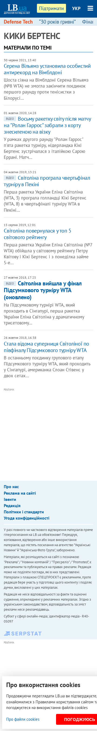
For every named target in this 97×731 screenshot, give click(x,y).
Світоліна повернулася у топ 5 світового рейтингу (37, 234)
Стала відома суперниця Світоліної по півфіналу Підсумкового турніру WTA (46, 347)
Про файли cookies (22, 719)
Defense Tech (18, 21)
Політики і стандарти (24, 511)
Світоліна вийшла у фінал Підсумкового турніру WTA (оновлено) (42, 290)
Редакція (12, 505)
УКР (76, 8)
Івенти (10, 499)
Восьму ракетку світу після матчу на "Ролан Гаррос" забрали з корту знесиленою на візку (47, 125)
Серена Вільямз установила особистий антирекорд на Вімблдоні (47, 69)
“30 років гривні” (57, 21)
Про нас (11, 486)
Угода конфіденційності (26, 518)
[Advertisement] (50, 431)
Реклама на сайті (20, 493)
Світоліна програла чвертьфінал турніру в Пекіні (47, 181)
